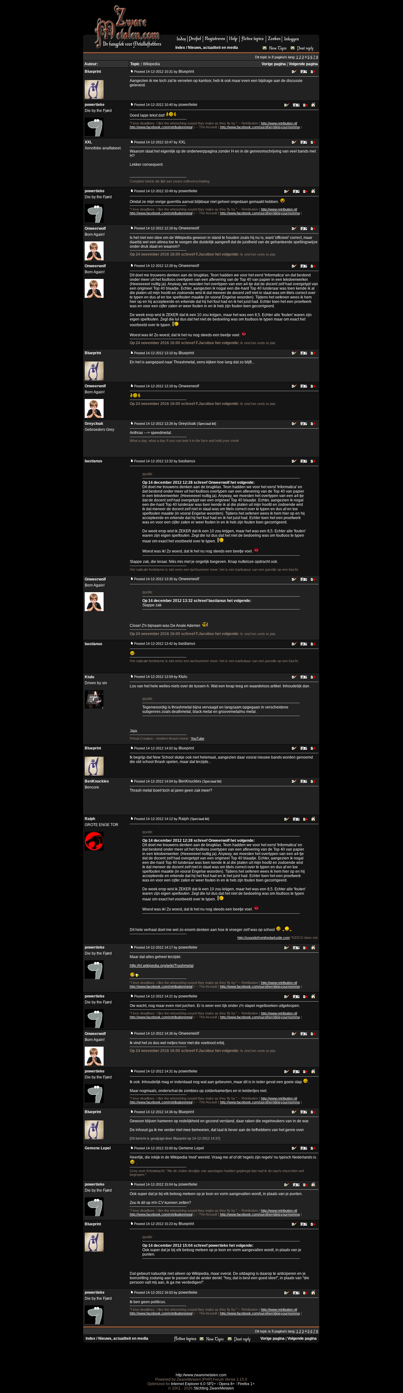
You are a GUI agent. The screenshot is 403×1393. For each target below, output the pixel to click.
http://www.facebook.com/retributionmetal (161, 127)
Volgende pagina (303, 64)
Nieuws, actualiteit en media (213, 47)
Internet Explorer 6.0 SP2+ (193, 1384)
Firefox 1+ (246, 1384)
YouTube (197, 738)
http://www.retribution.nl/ (279, 123)
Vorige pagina (274, 64)
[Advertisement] (242, 19)
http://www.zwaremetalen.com (201, 1375)
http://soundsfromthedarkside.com (244, 937)
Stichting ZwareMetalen (214, 1388)
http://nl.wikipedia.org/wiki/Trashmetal (162, 965)
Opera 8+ (227, 1384)
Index (180, 47)
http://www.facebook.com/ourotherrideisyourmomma (260, 127)
